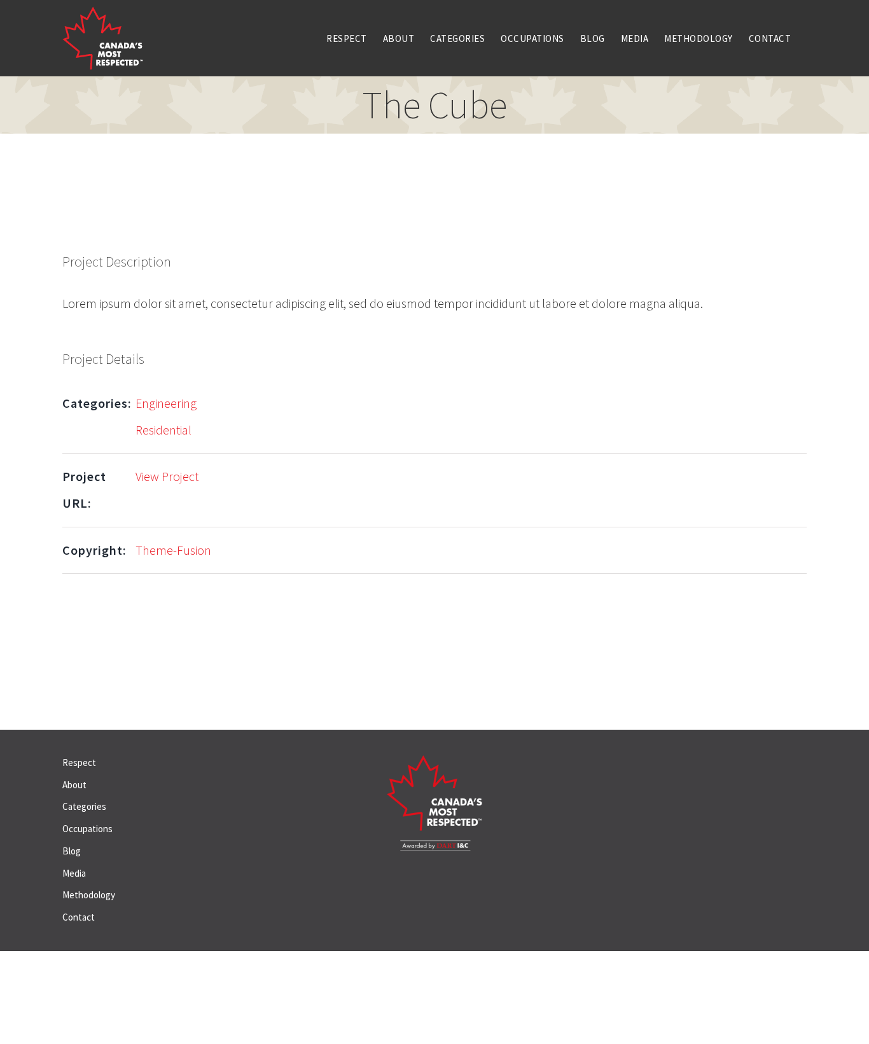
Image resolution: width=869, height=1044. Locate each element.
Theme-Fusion (173, 550)
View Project (167, 476)
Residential (163, 430)
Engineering (166, 403)
